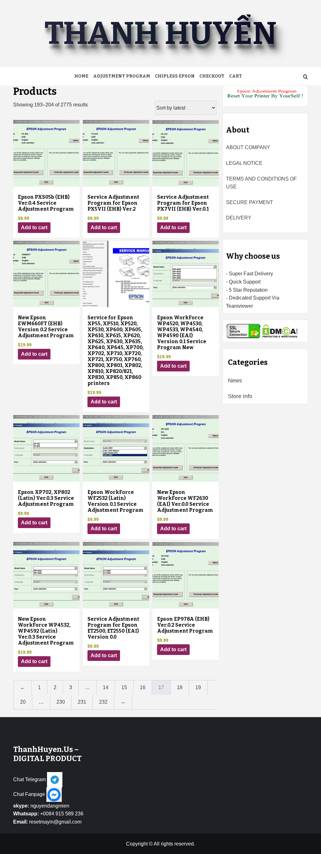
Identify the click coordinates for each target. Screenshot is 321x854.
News (235, 380)
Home (81, 76)
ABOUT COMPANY (248, 147)
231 (82, 702)
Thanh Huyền (160, 33)
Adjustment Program (121, 76)
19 (198, 687)
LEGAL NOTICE (244, 163)
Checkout (211, 76)
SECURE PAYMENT (249, 202)
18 (179, 687)
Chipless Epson (175, 76)
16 (142, 687)
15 (124, 687)
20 (23, 702)
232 (103, 702)
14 (105, 687)
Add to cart (34, 227)
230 (60, 702)
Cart (235, 76)
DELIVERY (238, 217)
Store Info (240, 396)
